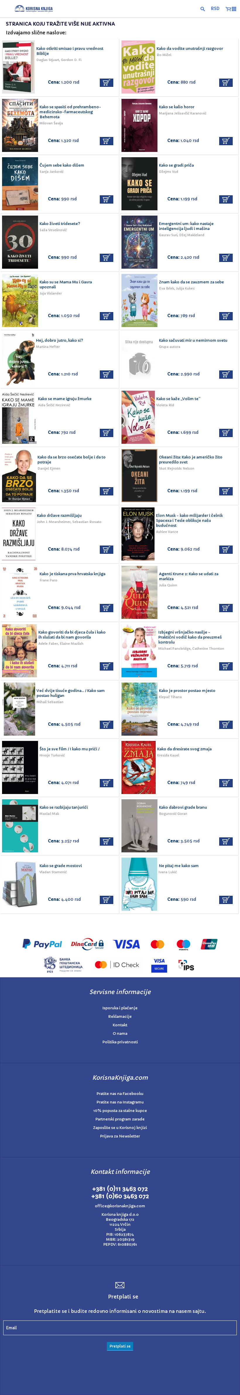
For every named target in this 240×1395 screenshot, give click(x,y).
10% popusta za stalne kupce (120, 1110)
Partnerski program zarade (120, 1119)
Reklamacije (120, 1016)
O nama (120, 1033)
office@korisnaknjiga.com (120, 1205)
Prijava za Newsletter (120, 1136)
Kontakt (120, 1024)
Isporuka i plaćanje (120, 1007)
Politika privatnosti (120, 1042)
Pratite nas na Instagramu (120, 1102)
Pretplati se (120, 1346)
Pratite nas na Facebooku (120, 1093)
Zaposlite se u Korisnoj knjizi (120, 1127)
